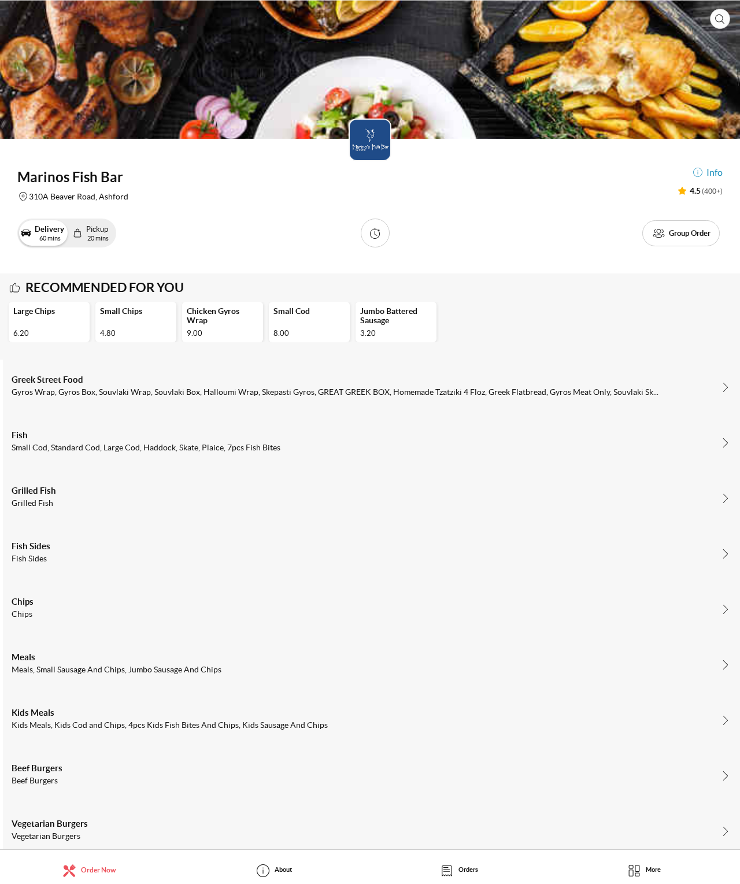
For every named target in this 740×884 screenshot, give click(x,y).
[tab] (92, 870)
